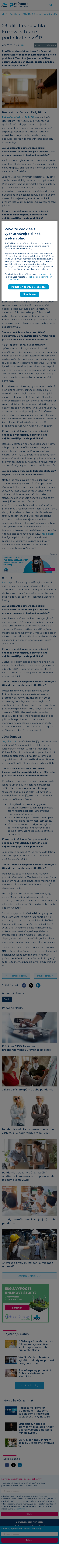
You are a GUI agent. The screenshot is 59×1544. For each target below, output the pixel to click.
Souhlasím (29, 294)
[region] (30, 261)
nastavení (46, 274)
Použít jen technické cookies (28, 286)
